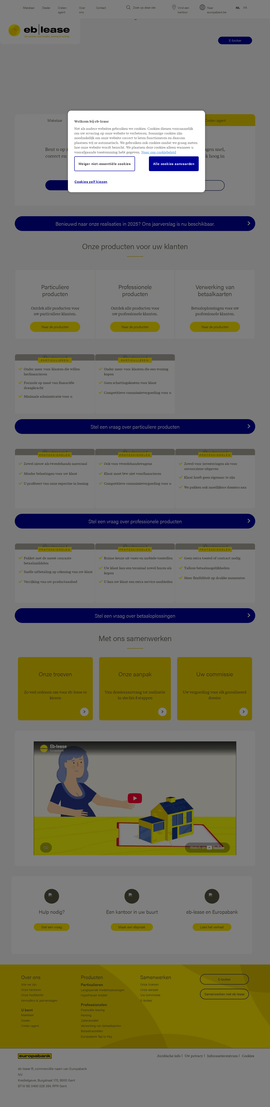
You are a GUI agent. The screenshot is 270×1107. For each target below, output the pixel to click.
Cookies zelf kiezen (90, 181)
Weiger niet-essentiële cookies (104, 163)
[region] (136, 151)
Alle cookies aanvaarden (173, 163)
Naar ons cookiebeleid (158, 151)
